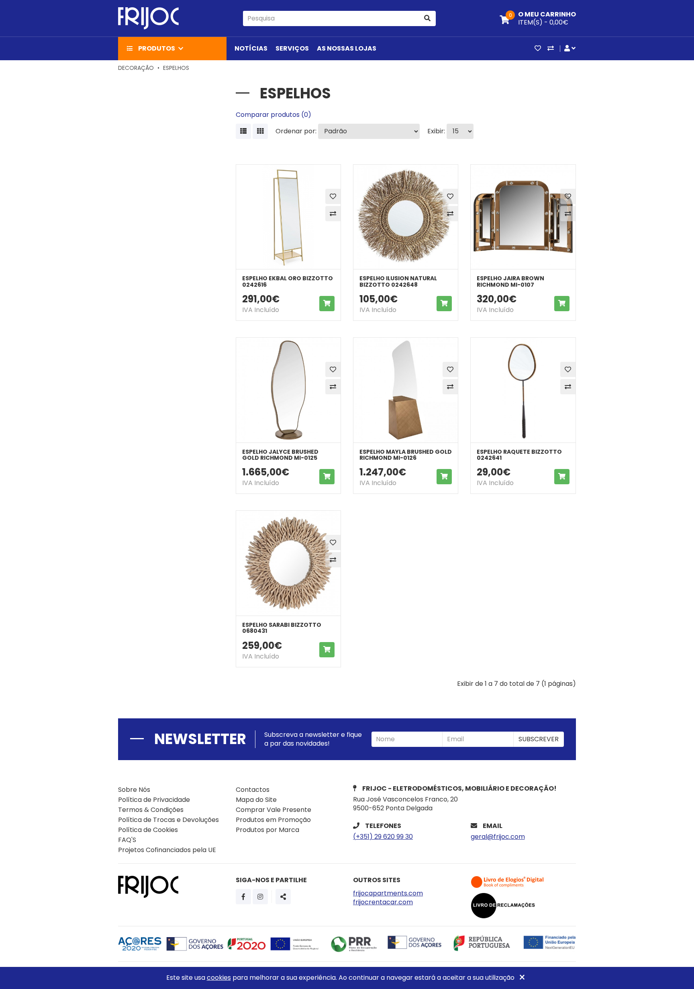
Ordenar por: (296, 131)
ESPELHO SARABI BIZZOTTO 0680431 (281, 628)
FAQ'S (127, 839)
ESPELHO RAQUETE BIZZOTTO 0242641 (519, 455)
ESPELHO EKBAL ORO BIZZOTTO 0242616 (287, 281)
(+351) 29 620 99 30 (383, 836)
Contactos (252, 789)
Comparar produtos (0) (273, 114)
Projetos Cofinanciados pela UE (167, 849)
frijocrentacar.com (383, 902)
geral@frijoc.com (498, 836)
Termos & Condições (151, 809)
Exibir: (436, 131)
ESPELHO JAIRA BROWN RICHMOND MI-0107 (510, 281)
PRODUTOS (156, 48)
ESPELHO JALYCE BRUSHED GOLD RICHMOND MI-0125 (280, 455)
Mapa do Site (256, 799)
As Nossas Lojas (346, 48)
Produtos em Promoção (273, 819)
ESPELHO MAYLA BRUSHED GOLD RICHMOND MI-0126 (405, 455)
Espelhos (176, 68)
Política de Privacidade (154, 799)
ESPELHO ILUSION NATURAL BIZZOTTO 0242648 (398, 281)
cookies (219, 977)
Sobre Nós (134, 789)
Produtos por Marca (267, 829)
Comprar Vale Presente (273, 809)
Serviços (292, 48)
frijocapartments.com (388, 893)
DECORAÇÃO (136, 68)
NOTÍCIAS (251, 48)
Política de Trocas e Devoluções (168, 819)
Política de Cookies (148, 829)
